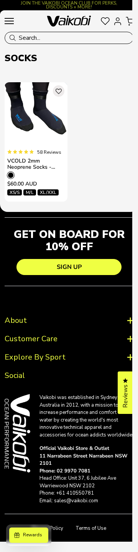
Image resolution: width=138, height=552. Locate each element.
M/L (30, 192)
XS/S (15, 192)
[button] (58, 91)
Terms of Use (88, 532)
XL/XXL (48, 192)
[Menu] (9, 21)
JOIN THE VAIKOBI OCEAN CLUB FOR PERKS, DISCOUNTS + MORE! (69, 5)
